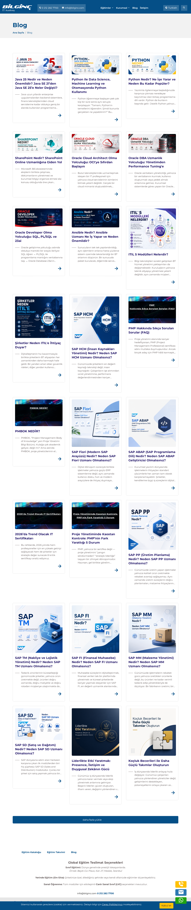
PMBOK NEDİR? (27, 431)
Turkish (172, 7)
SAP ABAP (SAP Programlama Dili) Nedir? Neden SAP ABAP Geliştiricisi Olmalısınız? (151, 456)
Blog (135, 7)
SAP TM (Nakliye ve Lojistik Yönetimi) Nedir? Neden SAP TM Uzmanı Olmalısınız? (37, 662)
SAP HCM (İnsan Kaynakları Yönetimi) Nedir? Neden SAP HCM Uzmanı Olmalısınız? (94, 353)
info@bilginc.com (74, 7)
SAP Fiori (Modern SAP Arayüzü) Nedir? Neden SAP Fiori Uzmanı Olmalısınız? (94, 456)
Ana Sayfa (18, 32)
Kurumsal (122, 7)
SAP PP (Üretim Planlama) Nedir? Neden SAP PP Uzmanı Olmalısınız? (152, 559)
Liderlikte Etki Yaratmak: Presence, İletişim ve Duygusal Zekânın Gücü (91, 765)
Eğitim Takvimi (56, 852)
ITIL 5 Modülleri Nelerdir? (148, 254)
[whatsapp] (181, 901)
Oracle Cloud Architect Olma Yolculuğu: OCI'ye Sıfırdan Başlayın (94, 162)
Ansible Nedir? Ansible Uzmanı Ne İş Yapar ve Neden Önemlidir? (95, 237)
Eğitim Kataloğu (31, 852)
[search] (184, 8)
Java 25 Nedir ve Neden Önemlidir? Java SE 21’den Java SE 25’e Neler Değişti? (36, 84)
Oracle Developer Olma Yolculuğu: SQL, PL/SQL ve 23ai (36, 237)
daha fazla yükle (92, 819)
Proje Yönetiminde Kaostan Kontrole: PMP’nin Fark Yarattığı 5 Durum (93, 538)
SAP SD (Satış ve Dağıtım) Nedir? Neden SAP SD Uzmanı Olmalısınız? (38, 749)
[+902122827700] (181, 885)
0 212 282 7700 (50, 7)
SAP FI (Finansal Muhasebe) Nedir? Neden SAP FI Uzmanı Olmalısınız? (95, 662)
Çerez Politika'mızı (112, 904)
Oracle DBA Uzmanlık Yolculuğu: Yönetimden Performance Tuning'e (146, 162)
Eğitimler (106, 7)
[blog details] (60, 117)
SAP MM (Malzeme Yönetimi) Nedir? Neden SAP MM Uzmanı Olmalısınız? (151, 662)
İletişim (144, 7)
